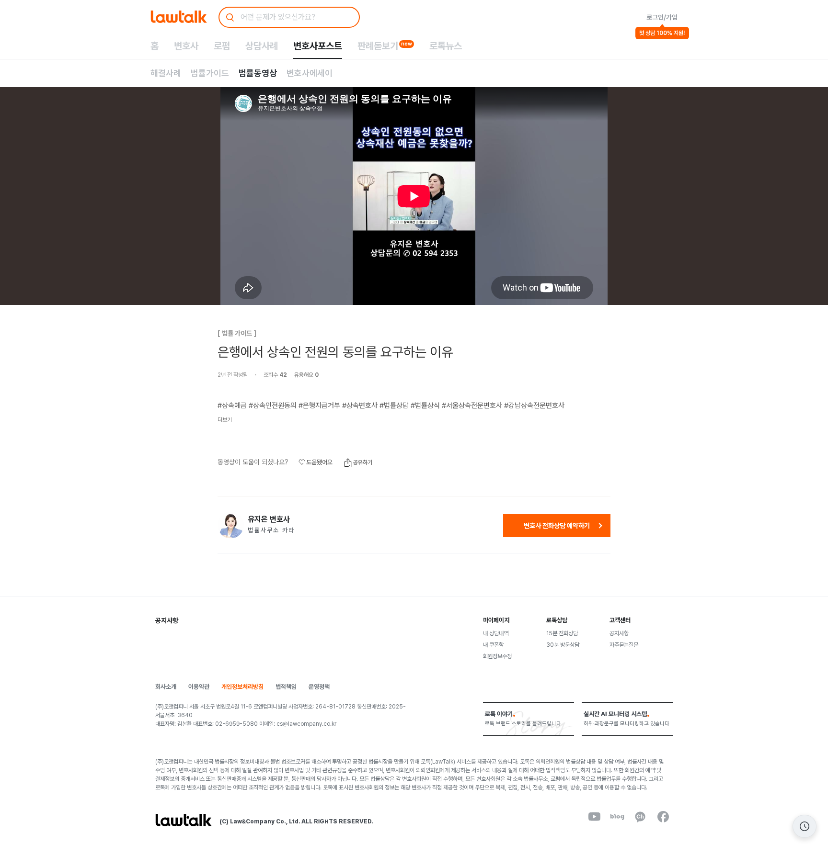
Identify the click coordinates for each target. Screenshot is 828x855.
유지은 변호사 (269, 519)
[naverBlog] (617, 816)
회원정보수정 (497, 656)
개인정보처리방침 (242, 686)
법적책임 (286, 686)
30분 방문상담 (562, 644)
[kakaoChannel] (640, 816)
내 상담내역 (495, 633)
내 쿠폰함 (493, 644)
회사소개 (165, 686)
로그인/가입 (662, 17)
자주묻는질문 (624, 644)
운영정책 (319, 686)
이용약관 (198, 686)
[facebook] (663, 816)
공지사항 (619, 633)
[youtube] (594, 816)
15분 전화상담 (562, 633)
